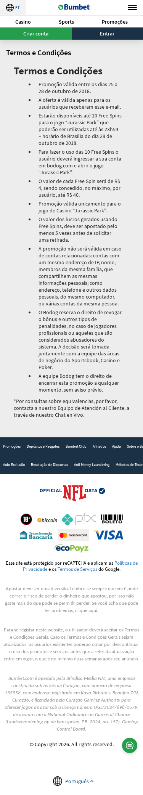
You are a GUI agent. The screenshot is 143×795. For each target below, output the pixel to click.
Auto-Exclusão (14, 464)
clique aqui (86, 610)
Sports (66, 21)
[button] (23, 21)
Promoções (115, 21)
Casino (23, 21)
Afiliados (99, 446)
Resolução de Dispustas (49, 464)
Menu (132, 7)
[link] (12, 446)
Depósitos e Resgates (43, 446)
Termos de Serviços (77, 569)
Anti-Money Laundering (91, 464)
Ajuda (116, 446)
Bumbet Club (76, 446)
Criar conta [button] (35, 33)
